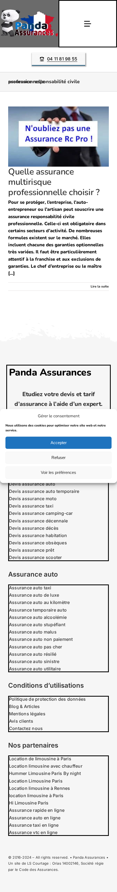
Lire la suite (100, 286)
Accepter (59, 442)
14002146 (70, 863)
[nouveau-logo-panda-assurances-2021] (29, 12)
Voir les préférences (58, 472)
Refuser (58, 457)
